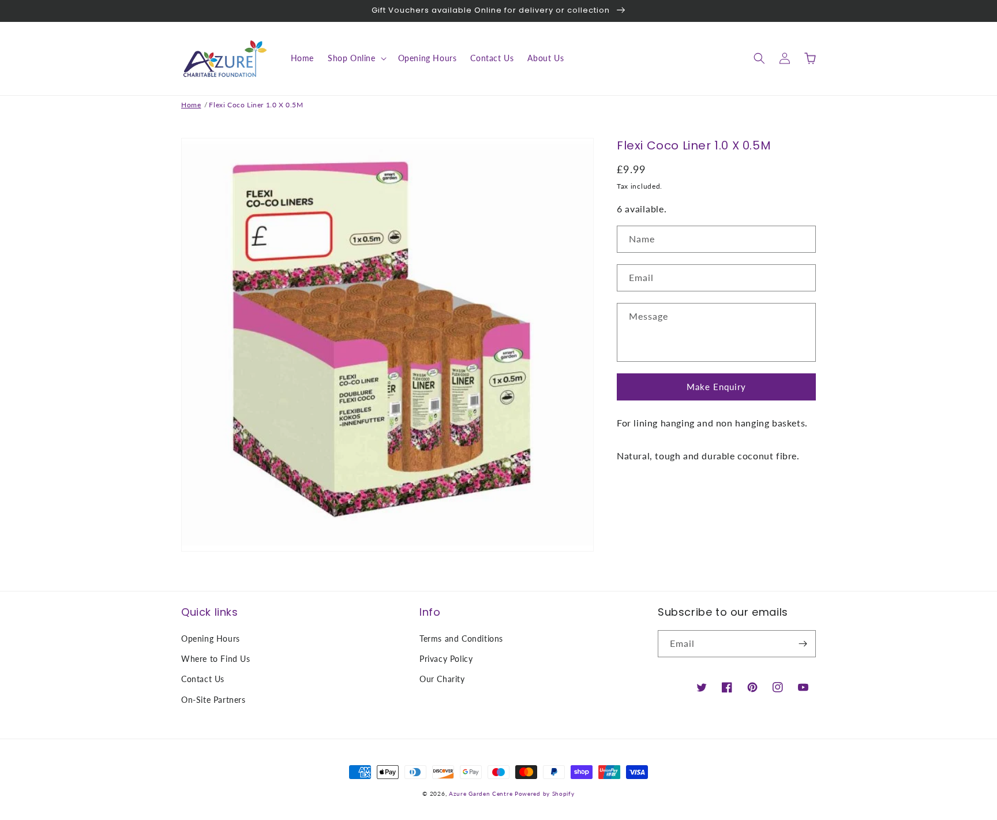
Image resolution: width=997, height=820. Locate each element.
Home (191, 104)
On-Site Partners (213, 700)
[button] (356, 58)
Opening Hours (210, 638)
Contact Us (202, 679)
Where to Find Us (215, 659)
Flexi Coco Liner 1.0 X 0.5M (256, 104)
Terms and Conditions (461, 638)
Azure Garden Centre (480, 793)
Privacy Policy (446, 659)
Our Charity (442, 679)
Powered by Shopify (545, 793)
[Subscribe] (802, 643)
